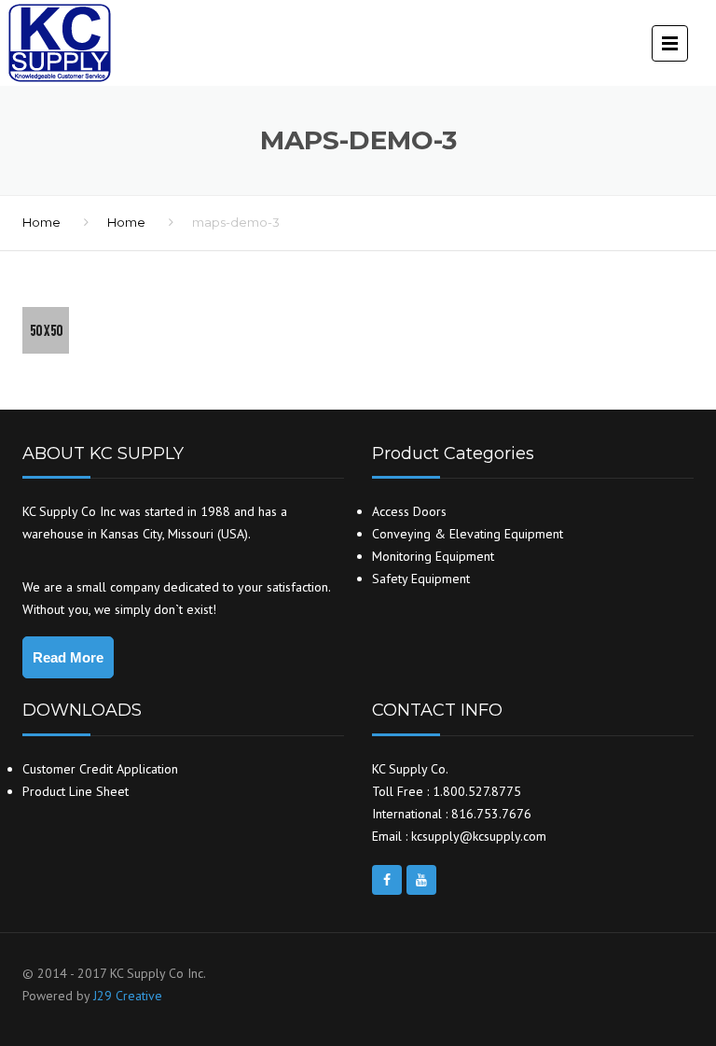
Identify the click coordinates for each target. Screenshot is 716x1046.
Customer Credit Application (100, 768)
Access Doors (409, 511)
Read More (68, 657)
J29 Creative (127, 995)
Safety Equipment (421, 578)
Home (41, 222)
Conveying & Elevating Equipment (467, 533)
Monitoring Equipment (433, 556)
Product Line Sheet (75, 791)
